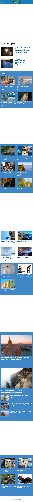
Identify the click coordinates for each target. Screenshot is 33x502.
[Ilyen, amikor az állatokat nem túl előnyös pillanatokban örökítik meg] (8, 463)
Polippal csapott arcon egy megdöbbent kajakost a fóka (24, 243)
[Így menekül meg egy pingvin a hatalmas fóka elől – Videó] (8, 97)
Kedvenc (3, 355)
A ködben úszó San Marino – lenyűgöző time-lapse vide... (24, 174)
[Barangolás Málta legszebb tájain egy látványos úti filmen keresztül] (16, 345)
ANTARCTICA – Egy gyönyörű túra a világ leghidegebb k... (6, 259)
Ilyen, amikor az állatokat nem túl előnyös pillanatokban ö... (7, 470)
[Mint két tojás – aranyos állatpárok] (24, 183)
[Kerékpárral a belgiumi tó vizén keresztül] (24, 463)
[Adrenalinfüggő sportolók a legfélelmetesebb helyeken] (16, 378)
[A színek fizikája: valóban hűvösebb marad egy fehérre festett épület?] (8, 284)
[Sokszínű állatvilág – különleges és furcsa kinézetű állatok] (24, 479)
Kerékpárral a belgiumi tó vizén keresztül (24, 469)
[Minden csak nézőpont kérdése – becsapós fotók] (8, 235)
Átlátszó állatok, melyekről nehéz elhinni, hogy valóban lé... (24, 158)
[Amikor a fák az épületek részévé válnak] (5, 398)
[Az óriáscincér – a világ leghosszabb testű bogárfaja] (8, 81)
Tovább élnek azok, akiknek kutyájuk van (6, 173)
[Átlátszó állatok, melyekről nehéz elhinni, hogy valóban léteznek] (24, 151)
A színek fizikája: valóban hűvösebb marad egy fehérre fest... (7, 291)
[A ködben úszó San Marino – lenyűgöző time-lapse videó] (24, 167)
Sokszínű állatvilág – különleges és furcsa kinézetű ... (23, 486)
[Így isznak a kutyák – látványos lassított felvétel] (8, 183)
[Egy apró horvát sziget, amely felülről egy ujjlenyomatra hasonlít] (5, 406)
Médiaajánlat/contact (16, 499)
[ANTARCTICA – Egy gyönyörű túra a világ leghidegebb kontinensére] (8, 251)
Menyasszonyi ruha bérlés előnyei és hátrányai (8, 275)
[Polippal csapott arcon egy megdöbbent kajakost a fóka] (24, 235)
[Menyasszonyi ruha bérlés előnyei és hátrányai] (8, 269)
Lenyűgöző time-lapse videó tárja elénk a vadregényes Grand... (23, 259)
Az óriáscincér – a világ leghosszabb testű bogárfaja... (7, 88)
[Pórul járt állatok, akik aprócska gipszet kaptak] (24, 97)
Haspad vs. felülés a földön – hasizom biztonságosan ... (24, 275)
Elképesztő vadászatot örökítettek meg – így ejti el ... (24, 88)
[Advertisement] (16, 22)
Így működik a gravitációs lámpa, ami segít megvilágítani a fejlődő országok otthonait (23, 50)
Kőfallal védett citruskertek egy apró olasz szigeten (8, 486)
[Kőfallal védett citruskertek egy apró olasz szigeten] (8, 479)
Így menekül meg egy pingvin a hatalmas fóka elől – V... (8, 104)
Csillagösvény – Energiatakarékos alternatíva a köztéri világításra (21, 61)
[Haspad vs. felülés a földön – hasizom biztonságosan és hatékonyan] (24, 269)
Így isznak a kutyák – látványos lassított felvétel (8, 189)
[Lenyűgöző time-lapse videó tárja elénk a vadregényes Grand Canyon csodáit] (24, 251)
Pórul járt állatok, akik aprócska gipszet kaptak (24, 103)
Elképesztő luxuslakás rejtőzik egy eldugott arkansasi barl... (7, 158)
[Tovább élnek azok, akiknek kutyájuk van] (8, 167)
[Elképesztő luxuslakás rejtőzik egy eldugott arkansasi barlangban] (8, 151)
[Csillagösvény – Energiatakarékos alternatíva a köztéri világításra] (7, 63)
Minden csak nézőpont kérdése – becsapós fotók (8, 242)
